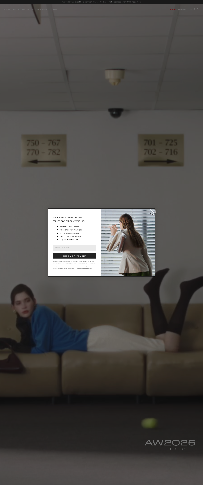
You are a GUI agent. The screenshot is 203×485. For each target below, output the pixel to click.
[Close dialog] (152, 211)
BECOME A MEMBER (74, 255)
